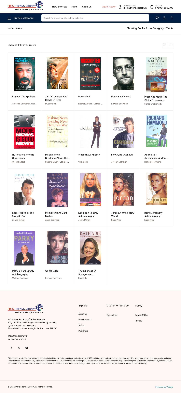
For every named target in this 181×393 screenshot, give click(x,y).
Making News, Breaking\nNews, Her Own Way (56, 158)
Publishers (83, 331)
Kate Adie (82, 278)
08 (171, 7)
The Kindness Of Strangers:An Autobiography (87, 274)
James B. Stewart (102, 103)
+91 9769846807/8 (17, 339)
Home (10, 28)
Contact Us (112, 315)
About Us (82, 314)
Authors (82, 325)
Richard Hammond (152, 162)
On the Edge (52, 270)
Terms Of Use (141, 315)
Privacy (138, 320)
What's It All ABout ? (89, 154)
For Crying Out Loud (122, 154)
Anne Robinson (52, 220)
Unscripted (84, 96)
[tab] (165, 45)
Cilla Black (83, 162)
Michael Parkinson (20, 278)
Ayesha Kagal (18, 162)
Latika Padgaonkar (68, 162)
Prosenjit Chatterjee (21, 103)
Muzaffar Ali (50, 103)
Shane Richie (18, 220)
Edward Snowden (119, 103)
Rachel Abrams (85, 103)
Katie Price (116, 220)
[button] (21, 18)
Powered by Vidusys (164, 387)
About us (86, 6)
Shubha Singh (51, 162)
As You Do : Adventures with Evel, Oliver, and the (156, 158)
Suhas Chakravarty (153, 104)
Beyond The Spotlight (23, 96)
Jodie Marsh (84, 220)
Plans (74, 6)
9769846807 (162, 7)
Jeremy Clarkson (119, 162)
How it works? (59, 6)
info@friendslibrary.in (17, 336)
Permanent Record (121, 96)
